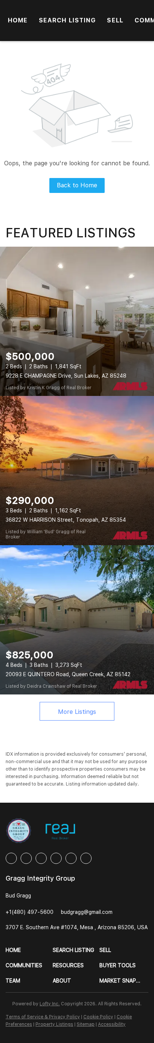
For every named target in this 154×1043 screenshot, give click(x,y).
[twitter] (41, 858)
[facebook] (11, 858)
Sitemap (86, 1024)
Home (18, 20)
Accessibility (112, 1024)
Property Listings (54, 1024)
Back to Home (77, 185)
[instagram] (56, 858)
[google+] (86, 858)
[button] (29, 950)
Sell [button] (115, 20)
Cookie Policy (98, 1016)
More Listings (77, 711)
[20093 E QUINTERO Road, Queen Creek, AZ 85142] (77, 619)
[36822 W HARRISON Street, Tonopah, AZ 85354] (77, 470)
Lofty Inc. (50, 1003)
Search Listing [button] (67, 20)
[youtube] (71, 858)
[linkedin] (26, 858)
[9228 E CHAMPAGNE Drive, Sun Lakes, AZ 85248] (77, 321)
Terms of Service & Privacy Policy (43, 1016)
